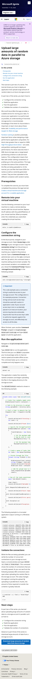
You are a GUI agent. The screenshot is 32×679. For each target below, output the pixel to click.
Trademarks (4, 676)
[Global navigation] (2, 19)
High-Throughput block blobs (11, 145)
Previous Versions (16, 669)
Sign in (28, 19)
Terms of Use (24, 674)
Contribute (4, 671)
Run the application (9, 78)
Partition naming (7, 135)
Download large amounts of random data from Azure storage (16, 642)
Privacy (12, 671)
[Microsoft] (16, 19)
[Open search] (24, 19)
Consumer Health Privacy (8, 674)
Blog (25, 669)
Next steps (6, 80)
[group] (16, 280)
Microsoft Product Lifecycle (13, 28)
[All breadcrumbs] (3, 42)
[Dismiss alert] (29, 2)
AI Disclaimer (5, 669)
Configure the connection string (12, 75)
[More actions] (29, 42)
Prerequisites (7, 71)
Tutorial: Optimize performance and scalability (13, 43)
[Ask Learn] (26, 42)
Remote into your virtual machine (13, 73)
